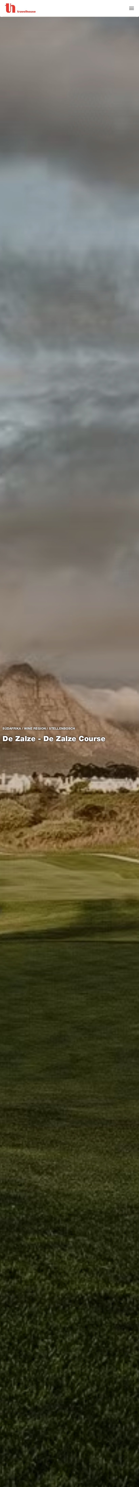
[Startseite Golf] (20, 8)
